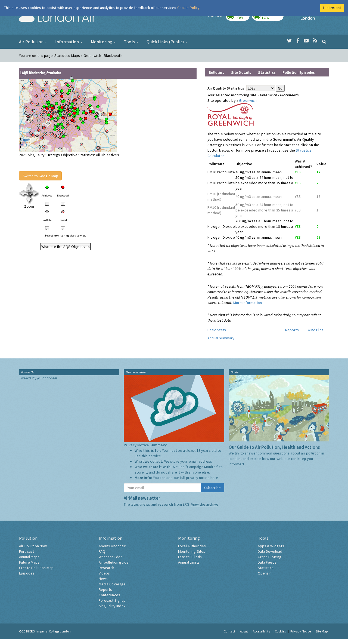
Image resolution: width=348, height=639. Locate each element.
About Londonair (112, 545)
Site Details (241, 72)
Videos (104, 573)
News (103, 578)
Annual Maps (29, 556)
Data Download (270, 551)
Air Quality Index (112, 605)
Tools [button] (130, 41)
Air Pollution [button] (31, 41)
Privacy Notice (300, 631)
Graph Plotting (270, 556)
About (244, 631)
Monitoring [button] (102, 41)
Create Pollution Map (36, 567)
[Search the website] (324, 41)
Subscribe (212, 487)
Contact (229, 631)
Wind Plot (315, 329)
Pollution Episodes (298, 72)
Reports (292, 329)
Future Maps (29, 562)
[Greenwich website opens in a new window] (230, 114)
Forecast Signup (112, 600)
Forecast (26, 551)
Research (106, 567)
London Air (57, 18)
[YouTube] (306, 41)
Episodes (27, 573)
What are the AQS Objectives (65, 246)
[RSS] (315, 41)
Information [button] (67, 41)
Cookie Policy (188, 7)
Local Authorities (192, 545)
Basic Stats (216, 329)
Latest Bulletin (190, 556)
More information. (248, 302)
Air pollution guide (114, 562)
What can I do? (110, 556)
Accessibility (261, 631)
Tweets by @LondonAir (38, 378)
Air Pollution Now (33, 545)
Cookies (280, 631)
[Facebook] (298, 41)
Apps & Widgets (271, 545)
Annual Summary (221, 338)
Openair (264, 573)
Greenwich (248, 100)
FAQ (102, 551)
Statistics (266, 567)
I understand (332, 7)
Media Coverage (112, 584)
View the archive (204, 504)
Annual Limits (189, 562)
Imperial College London (315, 18)
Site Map (322, 631)
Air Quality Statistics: (226, 88)
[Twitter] (289, 41)
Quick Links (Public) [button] (166, 41)
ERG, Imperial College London (50, 631)
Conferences (109, 594)
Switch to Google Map (40, 175)
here (214, 477)
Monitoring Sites (191, 551)
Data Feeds (267, 562)
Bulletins (216, 72)
